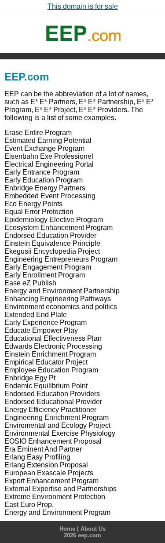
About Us (93, 528)
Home (67, 528)
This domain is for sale (83, 6)
